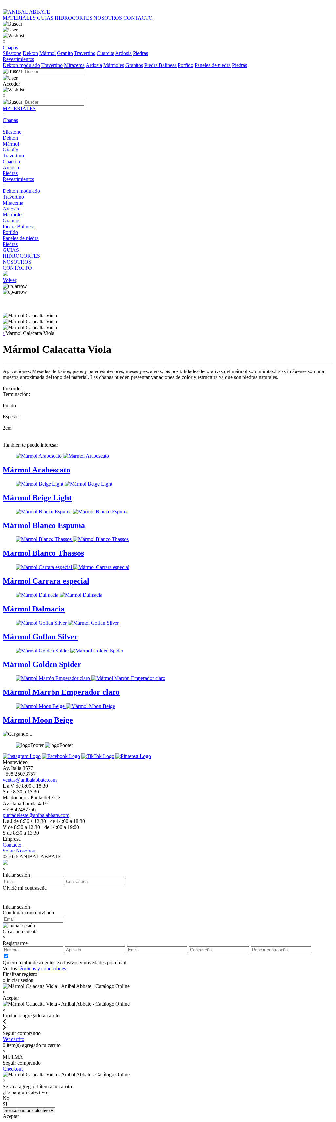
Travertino (84, 53)
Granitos (134, 65)
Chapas (10, 47)
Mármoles (113, 65)
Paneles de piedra (213, 65)
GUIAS (46, 18)
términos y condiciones (42, 968)
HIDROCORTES (74, 18)
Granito (65, 53)
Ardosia (123, 53)
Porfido (185, 65)
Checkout (13, 1069)
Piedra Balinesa (160, 65)
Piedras (140, 53)
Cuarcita (105, 53)
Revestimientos (18, 59)
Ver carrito (13, 1039)
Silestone (12, 53)
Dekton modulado (21, 65)
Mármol (47, 53)
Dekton (30, 53)
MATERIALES (20, 18)
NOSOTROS (108, 18)
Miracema (74, 65)
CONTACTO (138, 18)
